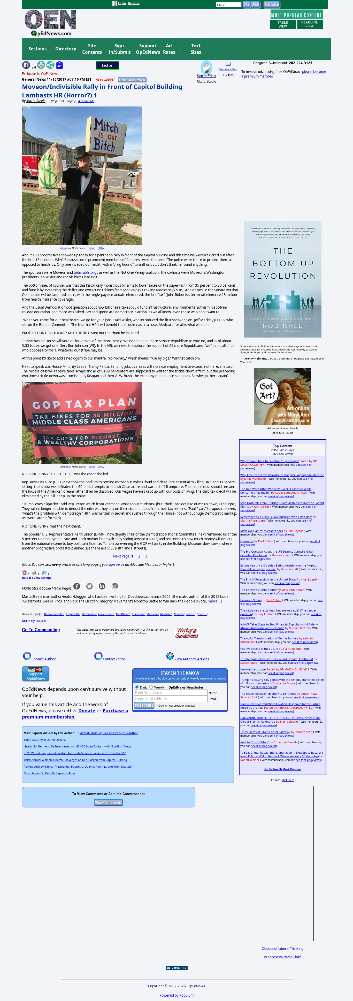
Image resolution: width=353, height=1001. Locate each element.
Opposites (247, 541)
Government (106, 614)
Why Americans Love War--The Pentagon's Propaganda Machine (282, 475)
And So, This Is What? (254, 742)
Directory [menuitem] (65, 49)
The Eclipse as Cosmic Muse (258, 590)
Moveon (179, 614)
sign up (114, 564)
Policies (190, 614)
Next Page (121, 556)
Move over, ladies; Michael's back (261, 531)
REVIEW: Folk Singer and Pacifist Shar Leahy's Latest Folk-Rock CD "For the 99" (75, 753)
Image (64, 248)
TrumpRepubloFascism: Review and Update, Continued (276, 659)
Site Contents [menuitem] (92, 49)
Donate (86, 710)
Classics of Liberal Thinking (282, 948)
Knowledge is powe (253, 669)
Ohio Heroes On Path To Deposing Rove (49, 773)
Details (92, 248)
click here (288, 780)
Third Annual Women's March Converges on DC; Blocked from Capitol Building (75, 760)
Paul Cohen (273, 600)
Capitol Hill (73, 614)
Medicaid (153, 614)
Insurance (138, 614)
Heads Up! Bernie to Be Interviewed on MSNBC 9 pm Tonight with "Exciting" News (77, 746)
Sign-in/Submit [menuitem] (119, 49)
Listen (107, 65)
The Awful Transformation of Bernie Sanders (269, 638)
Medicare (166, 614)
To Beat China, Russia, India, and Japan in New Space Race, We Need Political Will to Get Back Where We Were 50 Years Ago (281, 754)
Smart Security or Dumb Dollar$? (45, 740)
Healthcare (123, 614)
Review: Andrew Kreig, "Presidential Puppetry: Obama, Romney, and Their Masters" (78, 766)
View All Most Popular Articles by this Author (108, 733)
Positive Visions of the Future (259, 649)
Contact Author (44, 659)
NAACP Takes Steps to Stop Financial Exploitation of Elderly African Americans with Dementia (279, 626)
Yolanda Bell (262, 506)
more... (215, 601)
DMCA (101, 248)
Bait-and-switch (54, 614)
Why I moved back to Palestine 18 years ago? (269, 461)
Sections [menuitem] (37, 49)
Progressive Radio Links (282, 957)
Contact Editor (114, 659)
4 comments (86, 101)
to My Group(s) (34, 621)
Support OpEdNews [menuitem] (146, 49)
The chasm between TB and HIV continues (268, 694)
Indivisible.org (85, 272)
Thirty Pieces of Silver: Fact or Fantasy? (265, 732)
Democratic (89, 614)
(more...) (202, 614)
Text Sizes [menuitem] (196, 49)
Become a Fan (228, 69)
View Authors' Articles (191, 659)
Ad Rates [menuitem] (169, 49)
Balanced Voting (251, 600)
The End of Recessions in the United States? (269, 579)
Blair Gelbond (292, 649)
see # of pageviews (280, 496)
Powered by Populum (176, 995)
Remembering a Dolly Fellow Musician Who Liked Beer (276, 517)
